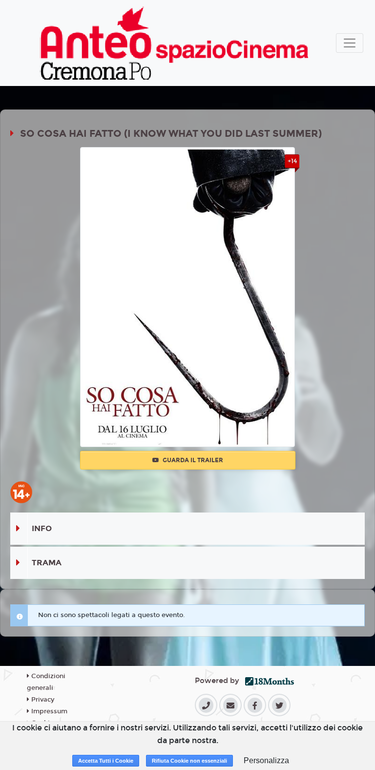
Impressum (48, 711)
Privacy (41, 700)
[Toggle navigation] (349, 43)
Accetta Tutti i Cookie (105, 761)
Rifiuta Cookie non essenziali (189, 761)
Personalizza (266, 760)
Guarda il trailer (192, 460)
